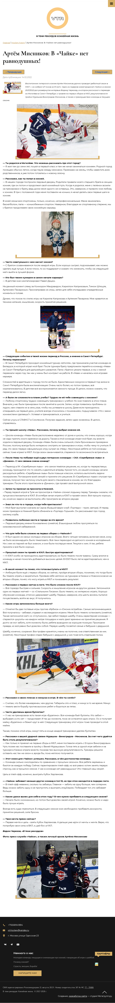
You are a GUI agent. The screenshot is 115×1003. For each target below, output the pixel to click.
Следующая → (102, 72)
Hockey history (18, 43)
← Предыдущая (14, 72)
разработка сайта (78, 996)
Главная (6, 43)
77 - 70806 (89, 987)
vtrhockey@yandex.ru (18, 930)
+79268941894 (15, 925)
